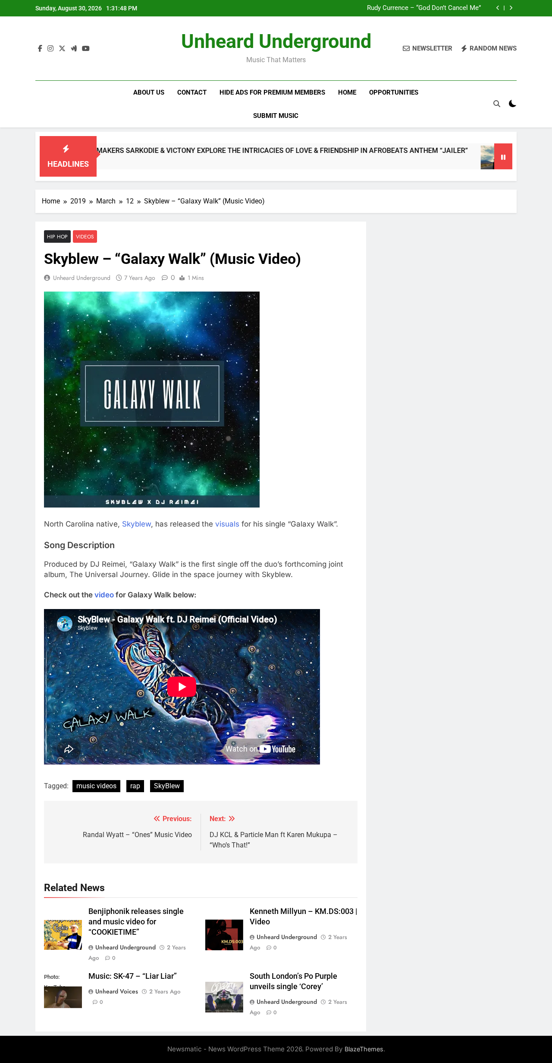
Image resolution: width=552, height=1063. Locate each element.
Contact (192, 92)
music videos (96, 786)
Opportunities (393, 92)
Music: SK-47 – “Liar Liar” (132, 976)
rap (135, 786)
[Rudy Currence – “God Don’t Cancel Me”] (465, 162)
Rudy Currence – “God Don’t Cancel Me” (424, 8)
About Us (148, 92)
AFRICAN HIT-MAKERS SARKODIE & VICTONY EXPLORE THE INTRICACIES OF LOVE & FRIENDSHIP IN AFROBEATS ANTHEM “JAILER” (229, 150)
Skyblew (136, 524)
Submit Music (275, 116)
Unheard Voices (116, 991)
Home (347, 92)
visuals (227, 524)
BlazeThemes (364, 1049)
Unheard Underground (276, 41)
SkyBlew (167, 786)
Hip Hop (57, 236)
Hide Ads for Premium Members (272, 92)
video (104, 594)
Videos (85, 236)
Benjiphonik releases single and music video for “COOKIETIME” (136, 921)
